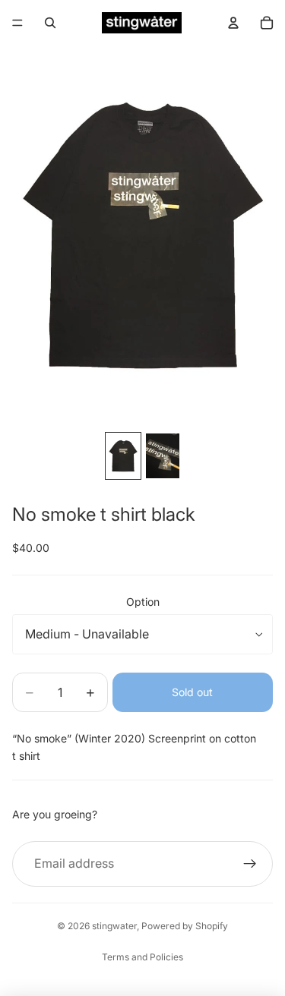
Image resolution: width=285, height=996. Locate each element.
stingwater (114, 925)
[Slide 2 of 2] (162, 455)
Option (143, 601)
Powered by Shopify (184, 925)
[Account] (233, 22)
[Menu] (17, 22)
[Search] (50, 22)
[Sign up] (250, 864)
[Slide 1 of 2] (123, 455)
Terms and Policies (142, 957)
